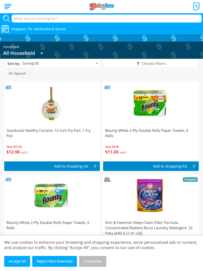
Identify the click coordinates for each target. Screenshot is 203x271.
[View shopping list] (196, 6)
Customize (93, 261)
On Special (17, 73)
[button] (52, 121)
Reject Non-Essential (54, 261)
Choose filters (154, 63)
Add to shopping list (71, 166)
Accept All (17, 261)
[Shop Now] (8, 6)
